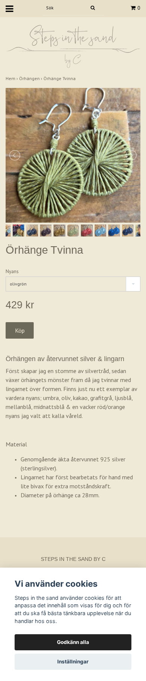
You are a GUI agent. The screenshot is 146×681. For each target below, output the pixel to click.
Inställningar (73, 662)
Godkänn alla (73, 642)
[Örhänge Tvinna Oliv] (73, 155)
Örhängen (31, 78)
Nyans (12, 271)
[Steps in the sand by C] (73, 46)
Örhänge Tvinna (60, 78)
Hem (12, 78)
